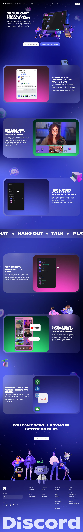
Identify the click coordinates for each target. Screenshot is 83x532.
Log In (77, 3)
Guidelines (71, 496)
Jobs (43, 492)
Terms (70, 489)
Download (15, 4)
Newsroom (44, 496)
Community (58, 498)
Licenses (70, 501)
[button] (26, 4)
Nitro (20, 4)
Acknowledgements (73, 498)
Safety (56, 492)
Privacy (70, 492)
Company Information (74, 503)
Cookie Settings (72, 494)
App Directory (32, 496)
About (43, 489)
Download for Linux (32, 44)
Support (57, 489)
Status (30, 494)
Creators (57, 496)
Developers (58, 501)
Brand (43, 494)
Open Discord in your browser (50, 44)
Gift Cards (31, 498)
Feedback (57, 508)
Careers (69, 4)
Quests (57, 503)
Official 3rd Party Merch (61, 505)
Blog (56, 494)
